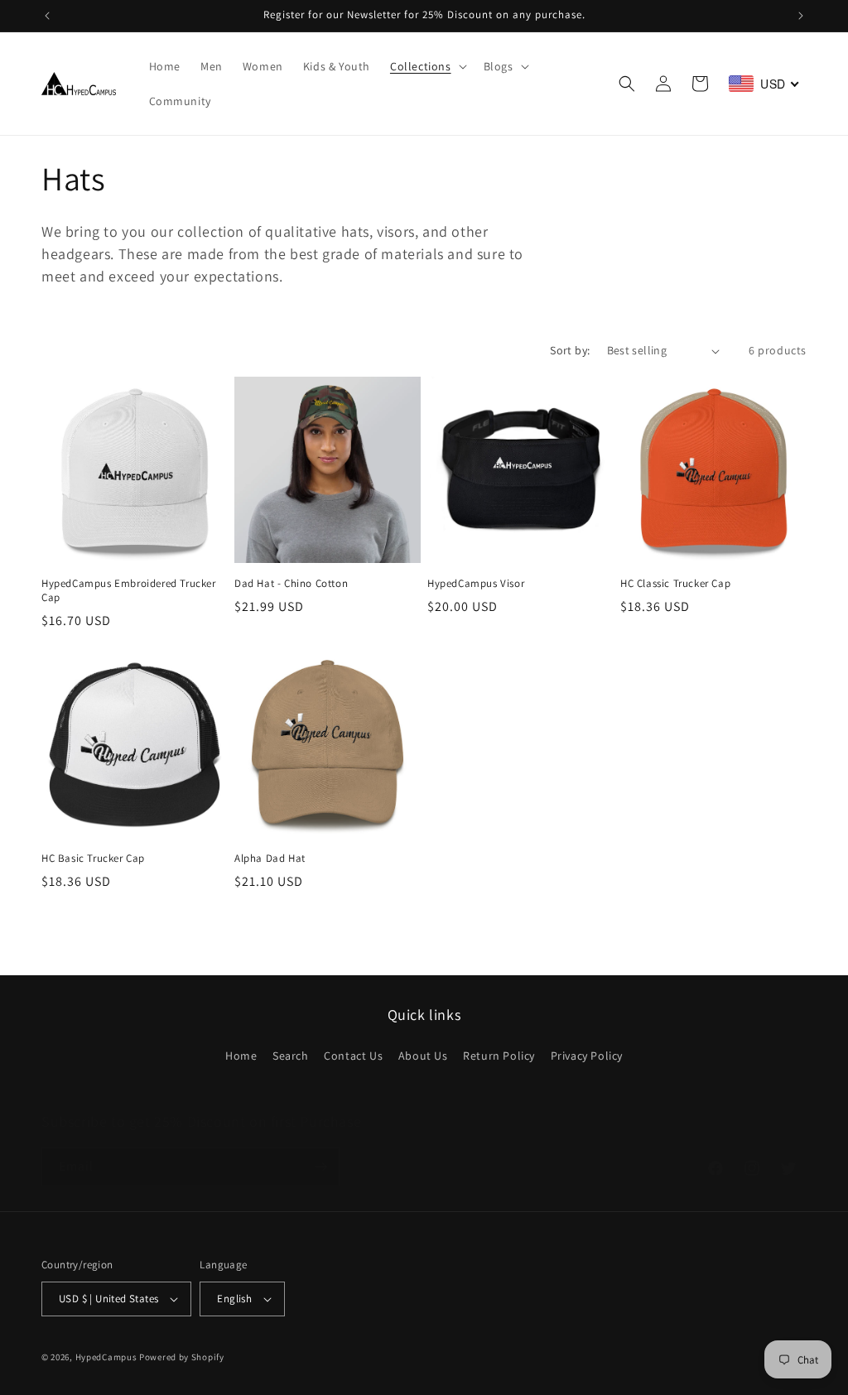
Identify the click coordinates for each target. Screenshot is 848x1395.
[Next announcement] (801, 15)
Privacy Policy (587, 1055)
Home (241, 1055)
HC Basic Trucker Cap (93, 858)
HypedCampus (106, 1357)
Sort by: (570, 350)
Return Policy (499, 1055)
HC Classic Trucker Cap (675, 583)
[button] (427, 66)
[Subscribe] (320, 1166)
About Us (423, 1055)
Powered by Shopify (181, 1357)
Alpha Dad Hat (270, 858)
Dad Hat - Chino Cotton (291, 583)
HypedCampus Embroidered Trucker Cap (128, 590)
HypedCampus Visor (475, 583)
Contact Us (353, 1055)
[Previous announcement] (47, 15)
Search (290, 1055)
